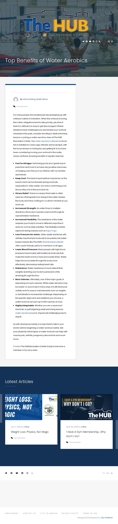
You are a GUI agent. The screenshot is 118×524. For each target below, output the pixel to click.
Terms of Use (90, 513)
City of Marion (48, 513)
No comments (19, 438)
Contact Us (29, 513)
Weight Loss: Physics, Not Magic (30, 432)
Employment (12, 513)
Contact (17, 346)
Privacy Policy (70, 513)
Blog (33, 99)
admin (26, 99)
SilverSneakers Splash (52, 242)
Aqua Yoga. (51, 230)
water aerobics (22, 313)
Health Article (41, 99)
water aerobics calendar (47, 141)
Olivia (26, 427)
